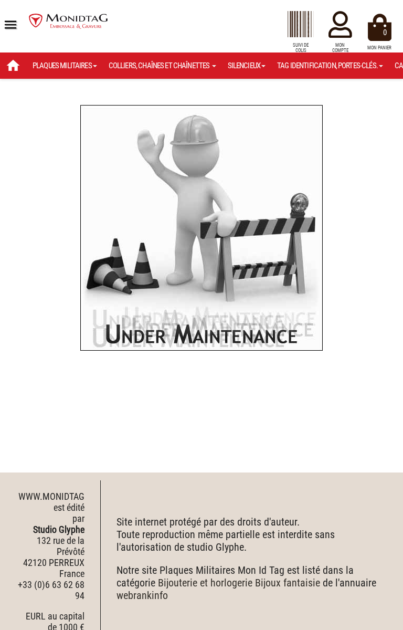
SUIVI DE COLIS (301, 48)
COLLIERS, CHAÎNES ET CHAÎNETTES (160, 65)
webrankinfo (142, 595)
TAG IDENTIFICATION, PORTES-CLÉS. (327, 65)
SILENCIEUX (244, 65)
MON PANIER (379, 39)
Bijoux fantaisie (287, 582)
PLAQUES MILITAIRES (62, 65)
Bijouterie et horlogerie (205, 582)
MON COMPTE (340, 48)
